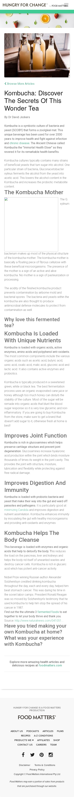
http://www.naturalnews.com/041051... (39, 620)
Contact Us (25, 744)
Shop (56, 740)
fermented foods (48, 612)
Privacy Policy (37, 769)
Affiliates (43, 740)
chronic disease (19, 143)
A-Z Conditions (43, 735)
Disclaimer (24, 765)
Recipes (25, 735)
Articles (48, 731)
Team (53, 744)
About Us (17, 731)
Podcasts (32, 731)
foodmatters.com (50, 665)
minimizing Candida (16, 510)
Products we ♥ (24, 740)
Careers (41, 744)
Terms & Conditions (44, 765)
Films (60, 731)
